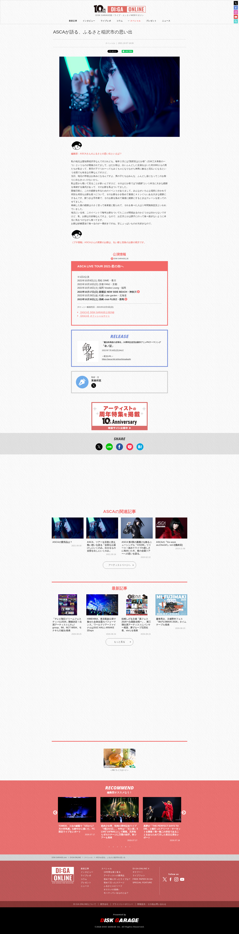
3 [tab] (117, 846)
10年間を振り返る (112, 872)
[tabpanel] (77, 819)
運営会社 (104, 904)
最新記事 (73, 21)
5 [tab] (125, 846)
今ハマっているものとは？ (116, 893)
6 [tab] (129, 846)
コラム (120, 21)
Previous (55, 813)
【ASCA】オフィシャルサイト (94, 316)
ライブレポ (106, 21)
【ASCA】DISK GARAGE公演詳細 (96, 312)
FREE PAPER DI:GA (143, 879)
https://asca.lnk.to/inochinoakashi (116, 359)
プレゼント (151, 21)
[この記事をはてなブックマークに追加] (140, 448)
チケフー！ (138, 872)
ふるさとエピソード (113, 886)
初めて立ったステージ (114, 882)
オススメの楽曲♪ (111, 889)
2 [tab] (113, 846)
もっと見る (119, 642)
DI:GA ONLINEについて (84, 904)
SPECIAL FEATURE (142, 882)
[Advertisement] (119, 479)
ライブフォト (139, 875)
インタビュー (89, 21)
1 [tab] (109, 846)
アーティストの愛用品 (114, 875)
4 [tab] (121, 846)
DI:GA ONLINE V (141, 868)
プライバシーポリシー (122, 904)
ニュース (166, 21)
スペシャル (135, 21)
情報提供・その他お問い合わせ (151, 904)
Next (184, 813)
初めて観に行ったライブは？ (117, 879)
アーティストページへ (119, 565)
